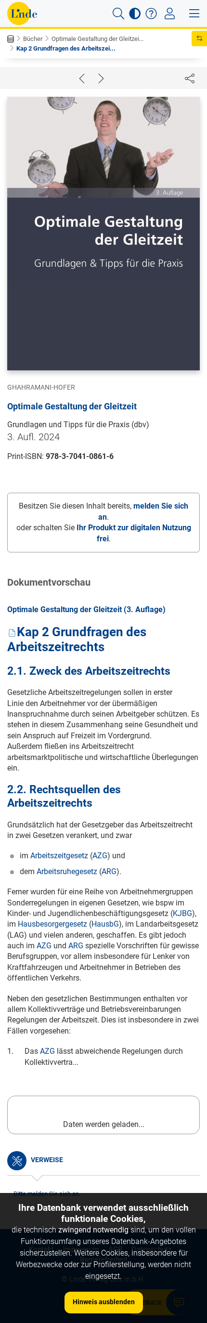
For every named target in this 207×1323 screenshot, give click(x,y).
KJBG (182, 913)
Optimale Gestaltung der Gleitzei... (97, 38)
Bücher (32, 38)
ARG (109, 871)
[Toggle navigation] (169, 13)
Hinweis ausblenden (104, 1302)
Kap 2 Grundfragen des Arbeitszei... (66, 48)
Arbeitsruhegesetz (67, 871)
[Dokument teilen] (189, 78)
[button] (118, 13)
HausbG (105, 924)
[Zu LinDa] (22, 13)
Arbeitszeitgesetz (59, 855)
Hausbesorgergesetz (52, 924)
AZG (99, 855)
